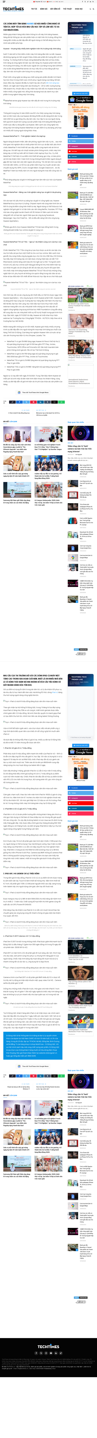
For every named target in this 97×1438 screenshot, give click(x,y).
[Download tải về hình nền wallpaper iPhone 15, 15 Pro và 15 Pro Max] (73, 534)
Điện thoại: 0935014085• (36, 1368)
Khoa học (79, 8)
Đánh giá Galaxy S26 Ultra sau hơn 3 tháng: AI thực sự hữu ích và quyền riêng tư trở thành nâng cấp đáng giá (87, 179)
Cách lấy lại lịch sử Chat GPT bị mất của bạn (86, 483)
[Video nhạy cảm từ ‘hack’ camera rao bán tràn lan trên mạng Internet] (81, 433)
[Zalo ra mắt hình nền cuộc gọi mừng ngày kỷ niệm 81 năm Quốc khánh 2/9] (17, 463)
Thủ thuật (67, 8)
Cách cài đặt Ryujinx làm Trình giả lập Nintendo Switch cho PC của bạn (86, 521)
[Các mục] (4, 1)
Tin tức (34, 8)
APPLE (72, 45)
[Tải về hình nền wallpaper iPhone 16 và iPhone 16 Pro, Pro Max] (73, 506)
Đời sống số (55, 8)
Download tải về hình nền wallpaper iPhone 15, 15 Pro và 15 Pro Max (86, 535)
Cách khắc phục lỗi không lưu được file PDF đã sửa (85, 495)
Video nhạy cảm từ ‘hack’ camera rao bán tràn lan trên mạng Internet (80, 449)
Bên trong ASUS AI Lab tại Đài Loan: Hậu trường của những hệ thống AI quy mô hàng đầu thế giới (86, 469)
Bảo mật (71, 443)
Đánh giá (43, 8)
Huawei (30, 23)
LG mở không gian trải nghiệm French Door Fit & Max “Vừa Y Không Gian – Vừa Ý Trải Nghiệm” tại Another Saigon (48, 447)
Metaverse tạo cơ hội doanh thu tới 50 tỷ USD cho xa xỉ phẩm (47, 414)
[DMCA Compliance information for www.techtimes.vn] (80, 653)
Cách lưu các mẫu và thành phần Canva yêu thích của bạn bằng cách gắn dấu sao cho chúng (86, 569)
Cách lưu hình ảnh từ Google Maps (86, 556)
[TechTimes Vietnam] (14, 9)
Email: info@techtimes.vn (21, 1368)
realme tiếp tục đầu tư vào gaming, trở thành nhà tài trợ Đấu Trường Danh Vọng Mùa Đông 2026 (48, 476)
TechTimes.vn (11, 1366)
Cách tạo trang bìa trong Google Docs (85, 547)
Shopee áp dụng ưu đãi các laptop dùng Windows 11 (18, 1088)
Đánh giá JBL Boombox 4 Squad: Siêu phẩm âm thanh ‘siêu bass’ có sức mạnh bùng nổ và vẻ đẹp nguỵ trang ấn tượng (86, 603)
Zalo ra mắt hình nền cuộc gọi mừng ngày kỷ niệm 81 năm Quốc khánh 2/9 (16, 475)
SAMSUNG (72, 63)
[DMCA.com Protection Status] (81, 649)
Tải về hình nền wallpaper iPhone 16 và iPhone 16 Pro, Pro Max (86, 507)
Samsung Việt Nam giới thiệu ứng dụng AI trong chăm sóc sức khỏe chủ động (16, 501)
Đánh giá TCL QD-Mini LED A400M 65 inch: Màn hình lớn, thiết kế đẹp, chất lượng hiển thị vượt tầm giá (86, 197)
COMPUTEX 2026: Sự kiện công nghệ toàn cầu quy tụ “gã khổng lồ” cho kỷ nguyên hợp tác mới (86, 585)
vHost (53, 1368)
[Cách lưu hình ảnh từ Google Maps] (73, 557)
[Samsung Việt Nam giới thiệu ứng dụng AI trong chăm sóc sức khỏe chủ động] (17, 490)
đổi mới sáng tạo (52, 83)
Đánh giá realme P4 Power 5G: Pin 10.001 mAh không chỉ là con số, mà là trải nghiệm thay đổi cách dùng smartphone (86, 248)
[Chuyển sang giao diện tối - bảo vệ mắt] (90, 9)
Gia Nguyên (78, 454)
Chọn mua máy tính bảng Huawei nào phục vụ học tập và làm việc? (48, 1088)
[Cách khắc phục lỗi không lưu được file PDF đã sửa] (73, 495)
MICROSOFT (73, 80)
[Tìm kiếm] (93, 9)
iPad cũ (55, 692)
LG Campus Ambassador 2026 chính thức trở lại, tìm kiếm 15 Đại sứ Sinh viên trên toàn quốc (48, 502)
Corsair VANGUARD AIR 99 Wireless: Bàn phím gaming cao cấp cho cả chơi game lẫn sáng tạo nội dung (87, 213)
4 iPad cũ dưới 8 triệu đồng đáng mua (19, 413)
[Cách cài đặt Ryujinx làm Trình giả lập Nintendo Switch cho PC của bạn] (73, 520)
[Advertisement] (81, 273)
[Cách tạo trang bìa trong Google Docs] (73, 548)
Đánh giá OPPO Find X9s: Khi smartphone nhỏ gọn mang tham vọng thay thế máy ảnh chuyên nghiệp (86, 230)
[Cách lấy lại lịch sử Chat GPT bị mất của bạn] (73, 483)
